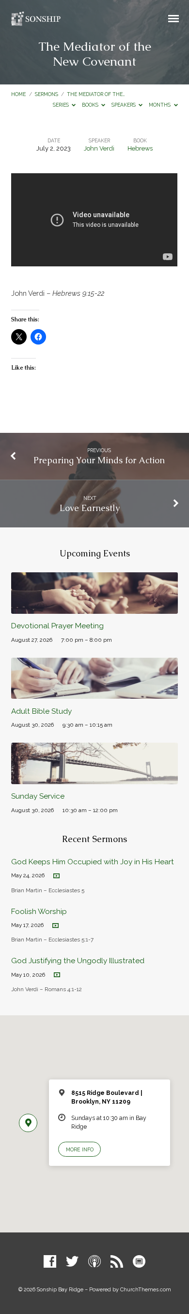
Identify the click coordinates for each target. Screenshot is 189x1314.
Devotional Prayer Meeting (57, 626)
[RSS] (116, 1262)
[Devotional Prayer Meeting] (94, 608)
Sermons (46, 94)
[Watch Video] (56, 876)
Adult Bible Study (41, 711)
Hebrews (140, 148)
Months (160, 105)
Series (61, 105)
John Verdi (99, 148)
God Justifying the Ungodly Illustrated (77, 960)
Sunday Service (37, 796)
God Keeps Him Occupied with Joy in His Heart (92, 862)
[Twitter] (72, 1262)
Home (18, 94)
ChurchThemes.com (145, 1289)
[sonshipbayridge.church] (139, 1262)
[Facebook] (50, 1262)
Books (91, 105)
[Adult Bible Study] (94, 693)
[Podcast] (94, 1262)
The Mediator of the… (96, 94)
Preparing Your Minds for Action (99, 460)
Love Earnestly (90, 507)
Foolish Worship (39, 911)
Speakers (124, 105)
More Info (80, 1149)
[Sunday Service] (94, 778)
